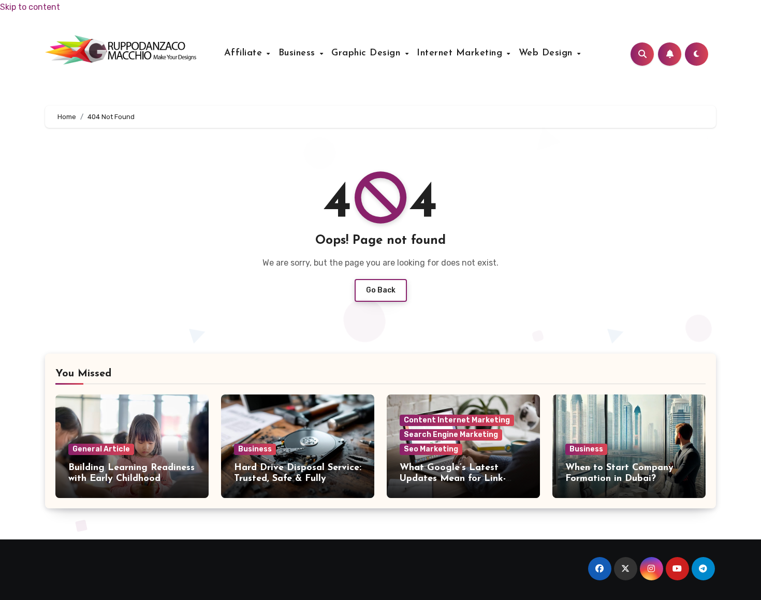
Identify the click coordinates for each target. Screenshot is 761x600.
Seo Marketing (431, 449)
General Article (101, 449)
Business (299, 53)
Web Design (547, 53)
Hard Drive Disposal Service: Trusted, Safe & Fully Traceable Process (297, 479)
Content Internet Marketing (457, 420)
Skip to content (30, 7)
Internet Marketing (461, 53)
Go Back (381, 290)
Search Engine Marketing (451, 434)
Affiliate (245, 53)
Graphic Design (367, 53)
